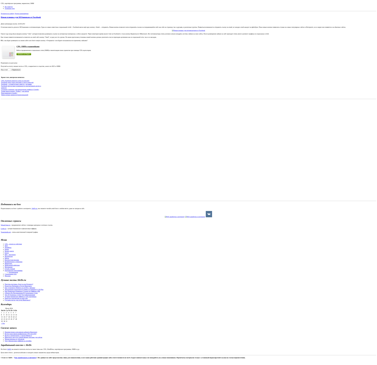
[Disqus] (188, 124)
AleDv (9, 349)
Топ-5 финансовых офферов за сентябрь (18, 341)
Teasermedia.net (6, 232)
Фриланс (8, 276)
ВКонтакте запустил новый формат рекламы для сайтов (23, 337)
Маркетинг (8, 263)
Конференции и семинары (13, 262)
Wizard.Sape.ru (5, 225)
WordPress (8, 247)
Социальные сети (10, 274)
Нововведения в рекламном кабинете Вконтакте (21, 332)
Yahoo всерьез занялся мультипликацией (14, 95)
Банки (7, 249)
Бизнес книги (9, 251)
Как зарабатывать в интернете (26, 358)
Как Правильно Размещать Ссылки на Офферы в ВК (22, 291)
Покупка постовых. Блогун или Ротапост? (19, 284)
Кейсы (7, 258)
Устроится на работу (7, 13)
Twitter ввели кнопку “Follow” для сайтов (15, 91)
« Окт (3, 323)
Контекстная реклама (12, 260)
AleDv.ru (34, 208)
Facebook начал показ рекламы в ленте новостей (17, 82)
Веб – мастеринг (10, 254)
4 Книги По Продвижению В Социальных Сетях (21, 293)
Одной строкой (10, 269)
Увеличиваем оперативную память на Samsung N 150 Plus (24, 289)
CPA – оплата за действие (13, 244)
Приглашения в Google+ (9, 93)
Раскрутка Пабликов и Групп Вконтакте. (18, 286)
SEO (6, 246)
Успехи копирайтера (21, 13)
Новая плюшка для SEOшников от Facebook (21, 17)
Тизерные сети (10, 8)
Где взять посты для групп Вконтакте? (17, 300)
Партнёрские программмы (13, 270)
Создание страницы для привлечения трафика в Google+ (20, 89)
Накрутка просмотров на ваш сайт (16, 298)
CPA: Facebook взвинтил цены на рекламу (15, 81)
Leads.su (3, 228)
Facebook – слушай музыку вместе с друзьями (16, 84)
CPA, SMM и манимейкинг (28, 46)
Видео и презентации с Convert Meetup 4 (18, 335)
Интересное (9, 256)
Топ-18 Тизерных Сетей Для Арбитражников (20, 295)
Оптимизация (13, 272)
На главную (9, 7)
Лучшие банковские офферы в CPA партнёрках (20, 296)
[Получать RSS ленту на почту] (195, 217)
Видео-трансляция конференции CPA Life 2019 (20, 334)
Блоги (7, 253)
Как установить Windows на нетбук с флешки (20, 288)
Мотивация (8, 267)
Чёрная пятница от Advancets (14, 339)
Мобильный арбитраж (12, 265)
